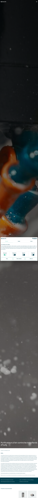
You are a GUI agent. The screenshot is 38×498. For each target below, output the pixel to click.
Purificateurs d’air (7, 450)
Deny (7, 258)
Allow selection (19, 258)
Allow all (31, 258)
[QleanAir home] (3, 1)
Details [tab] (19, 241)
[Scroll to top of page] (37, 497)
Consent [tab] (6, 241)
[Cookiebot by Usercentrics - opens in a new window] (33, 238)
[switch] (14, 255)
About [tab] (31, 241)
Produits (2, 450)
